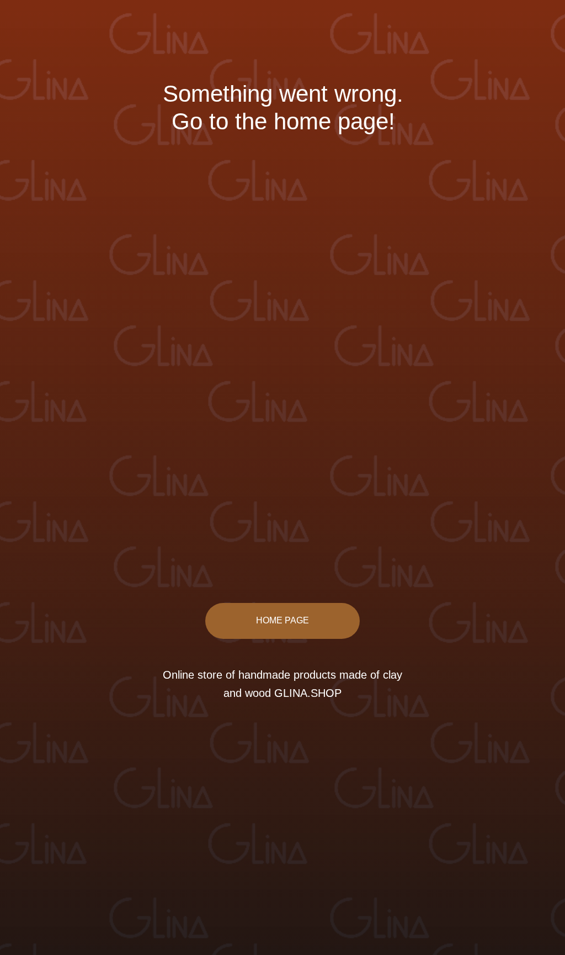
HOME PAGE (282, 620)
